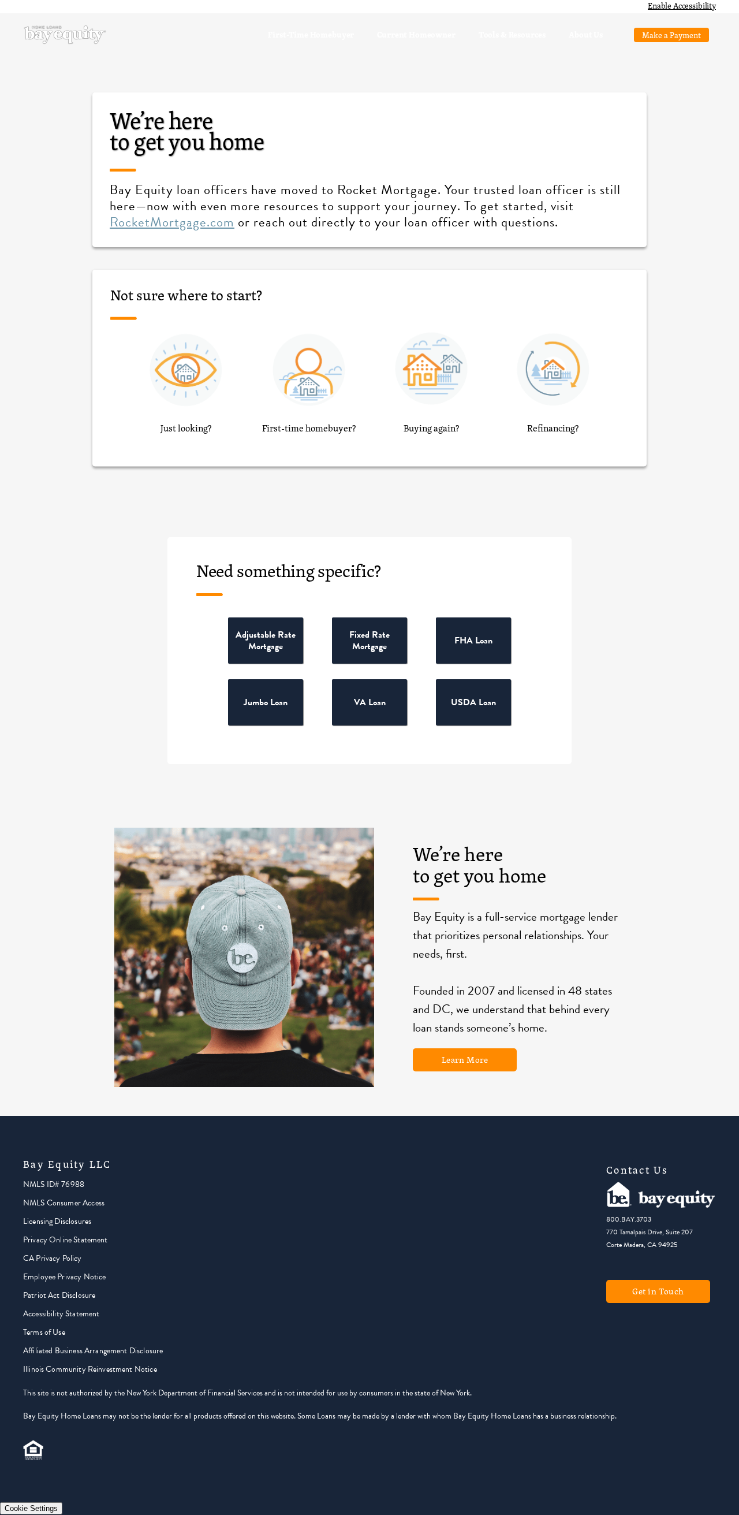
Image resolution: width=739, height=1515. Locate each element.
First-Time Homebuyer (311, 34)
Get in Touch (658, 1291)
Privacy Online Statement (65, 1240)
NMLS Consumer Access (63, 1203)
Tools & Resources (512, 34)
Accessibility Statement (61, 1314)
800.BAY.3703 (628, 1219)
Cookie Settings (31, 1508)
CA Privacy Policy (52, 1258)
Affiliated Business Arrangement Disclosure (93, 1351)
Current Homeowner (416, 34)
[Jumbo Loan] (265, 722)
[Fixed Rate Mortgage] (369, 661)
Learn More (465, 1059)
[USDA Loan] (473, 722)
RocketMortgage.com (172, 222)
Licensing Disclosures (57, 1221)
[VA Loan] (369, 722)
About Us (586, 34)
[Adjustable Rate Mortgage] (265, 661)
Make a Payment (671, 35)
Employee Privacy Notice (64, 1277)
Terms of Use (44, 1332)
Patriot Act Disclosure (59, 1295)
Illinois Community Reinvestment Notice (90, 1369)
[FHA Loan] (473, 661)
